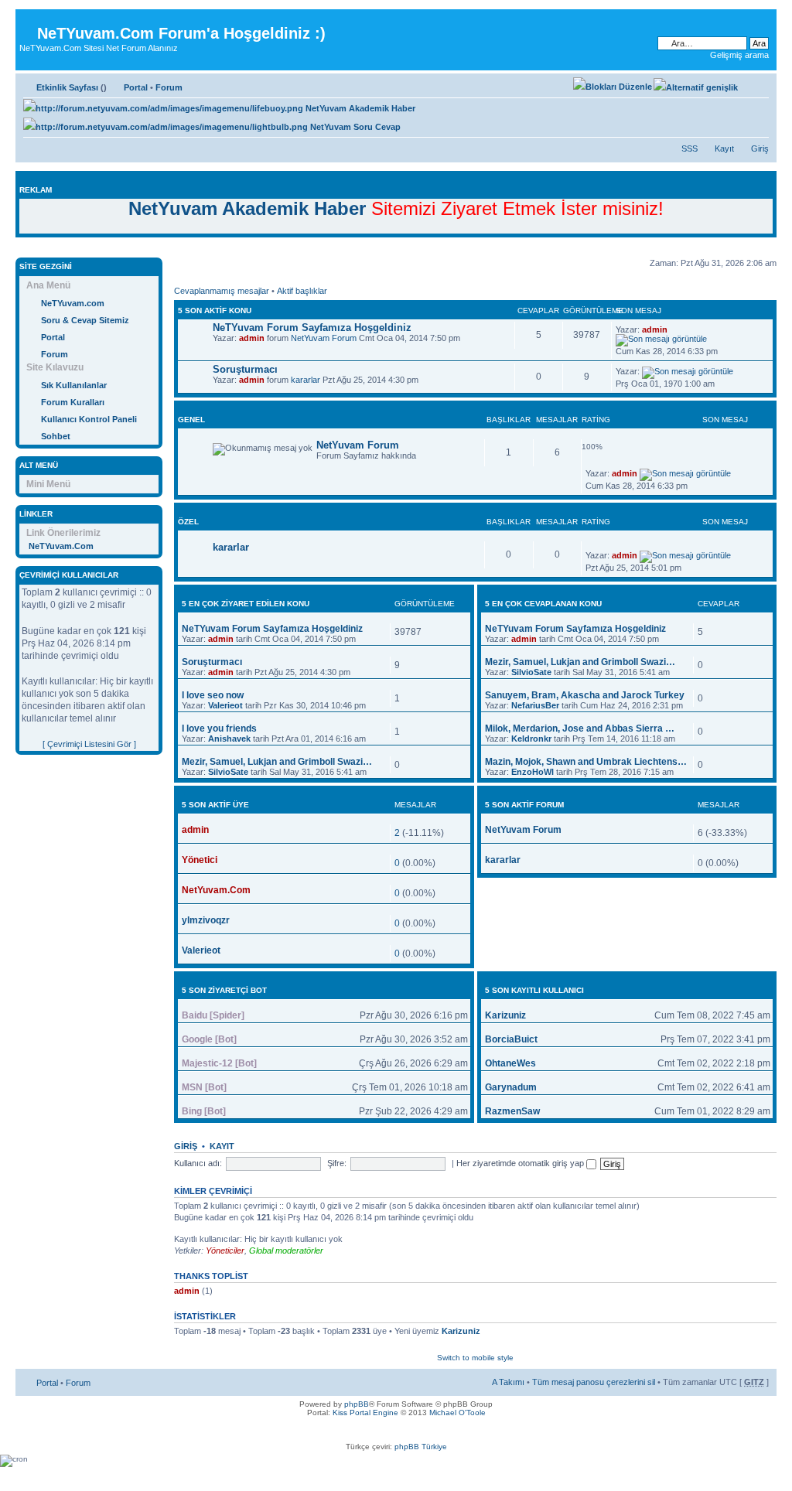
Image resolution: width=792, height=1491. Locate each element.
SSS (689, 148)
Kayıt (724, 148)
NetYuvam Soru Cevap (354, 126)
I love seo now (213, 695)
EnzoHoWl (532, 771)
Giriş (760, 148)
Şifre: (336, 1163)
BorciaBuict (511, 1039)
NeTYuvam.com (72, 303)
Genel (191, 419)
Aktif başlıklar (302, 290)
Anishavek (229, 738)
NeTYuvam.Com (61, 546)
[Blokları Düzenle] (612, 86)
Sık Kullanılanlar (74, 385)
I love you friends (219, 728)
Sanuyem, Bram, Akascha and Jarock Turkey (584, 695)
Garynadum (511, 1087)
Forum (169, 87)
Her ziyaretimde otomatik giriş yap (521, 1163)
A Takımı (508, 1382)
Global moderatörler (286, 1250)
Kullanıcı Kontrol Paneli (89, 419)
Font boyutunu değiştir (757, 84)
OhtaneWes (510, 1063)
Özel (188, 521)
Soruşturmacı (245, 369)
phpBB (356, 1404)
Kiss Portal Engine (365, 1412)
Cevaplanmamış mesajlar (221, 290)
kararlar (305, 379)
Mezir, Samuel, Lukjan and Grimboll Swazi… (277, 761)
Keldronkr (531, 738)
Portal (136, 87)
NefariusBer (535, 705)
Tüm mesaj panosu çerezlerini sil (593, 1382)
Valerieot (225, 705)
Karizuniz (505, 1015)
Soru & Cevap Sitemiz (85, 320)
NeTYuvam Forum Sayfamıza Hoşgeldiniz (312, 327)
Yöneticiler (225, 1250)
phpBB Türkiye (420, 1446)
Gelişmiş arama (739, 55)
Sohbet (55, 436)
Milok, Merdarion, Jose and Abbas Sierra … (579, 728)
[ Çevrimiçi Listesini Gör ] (89, 744)
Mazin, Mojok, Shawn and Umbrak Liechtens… (586, 761)
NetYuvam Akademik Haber (359, 108)
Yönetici (199, 860)
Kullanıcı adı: (198, 1163)
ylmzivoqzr (206, 920)
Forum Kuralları (72, 402)
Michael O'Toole (457, 1412)
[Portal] (28, 21)
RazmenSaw (512, 1111)
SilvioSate (228, 771)
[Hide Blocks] (20, 249)
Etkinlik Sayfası (67, 87)
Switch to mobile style (475, 1357)
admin (252, 338)
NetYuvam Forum (324, 338)
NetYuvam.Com (216, 890)
